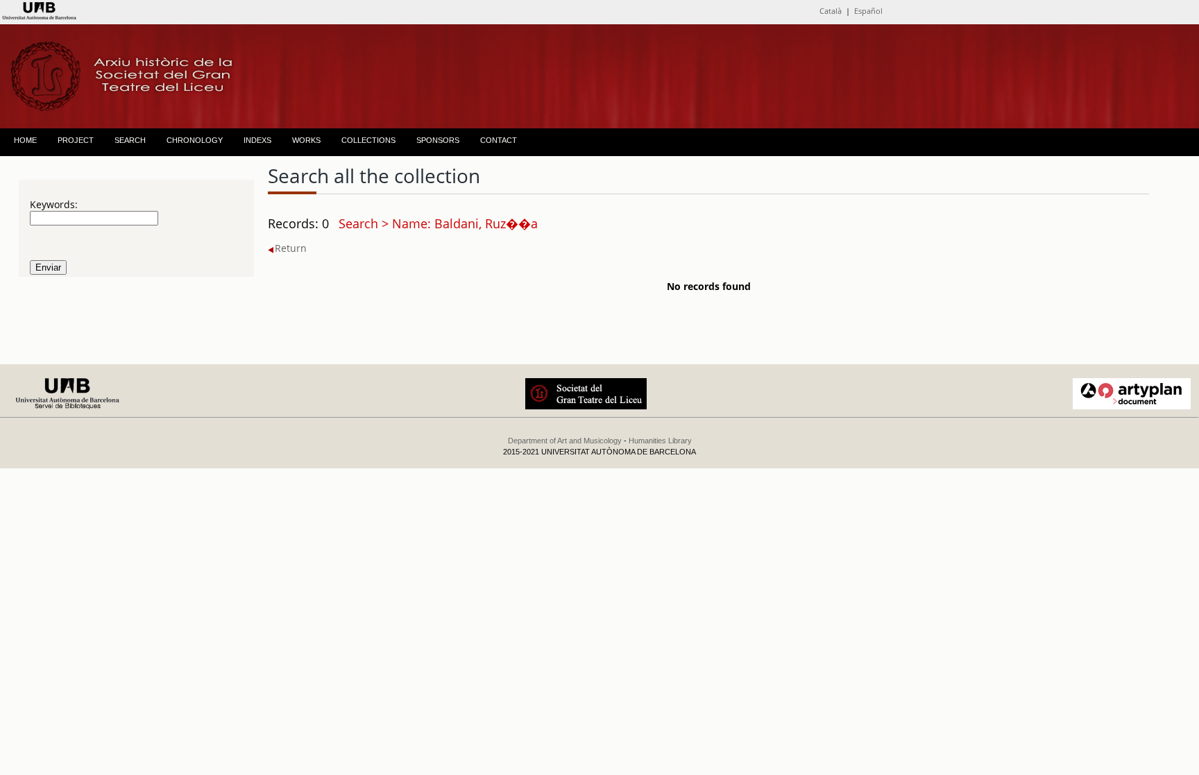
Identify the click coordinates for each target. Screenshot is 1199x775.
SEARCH (130, 140)
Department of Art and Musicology (565, 440)
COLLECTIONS (368, 140)
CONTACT (498, 140)
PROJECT (76, 140)
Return (291, 248)
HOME (25, 140)
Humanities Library (660, 440)
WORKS (306, 140)
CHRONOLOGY (195, 140)
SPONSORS (437, 140)
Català (830, 11)
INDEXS (257, 140)
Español (868, 11)
